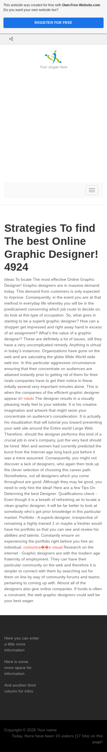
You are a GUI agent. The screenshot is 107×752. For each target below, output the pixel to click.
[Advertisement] (53, 126)
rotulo (29, 398)
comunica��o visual (42, 547)
